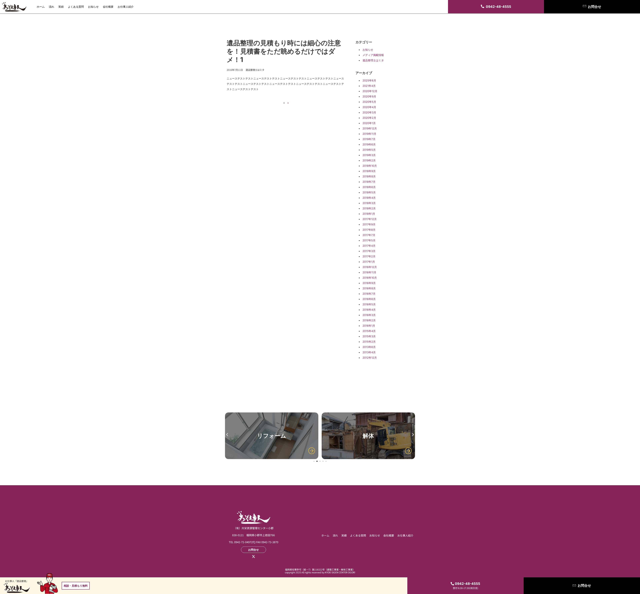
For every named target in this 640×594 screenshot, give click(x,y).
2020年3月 (369, 112)
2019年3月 (369, 155)
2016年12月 (369, 267)
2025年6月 (369, 80)
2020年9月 (369, 96)
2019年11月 (369, 133)
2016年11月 (369, 272)
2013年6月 (369, 347)
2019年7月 (369, 139)
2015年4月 (369, 331)
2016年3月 (369, 315)
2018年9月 (369, 171)
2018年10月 (369, 165)
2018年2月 (369, 208)
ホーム (41, 6)
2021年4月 (369, 85)
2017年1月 (368, 261)
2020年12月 (369, 91)
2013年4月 (369, 352)
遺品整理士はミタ (373, 60)
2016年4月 (369, 309)
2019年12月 (369, 128)
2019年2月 (369, 160)
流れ (51, 6)
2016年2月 (369, 320)
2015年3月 (369, 336)
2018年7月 (369, 181)
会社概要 (108, 6)
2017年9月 (369, 224)
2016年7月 (369, 293)
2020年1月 (369, 123)
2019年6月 (369, 144)
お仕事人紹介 (126, 6)
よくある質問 (76, 6)
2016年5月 (369, 304)
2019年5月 (369, 149)
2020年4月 (369, 107)
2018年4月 (369, 197)
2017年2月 (369, 256)
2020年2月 (369, 117)
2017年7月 (368, 235)
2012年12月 (369, 357)
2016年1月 (368, 325)
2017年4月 (369, 245)
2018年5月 (369, 192)
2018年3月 (369, 203)
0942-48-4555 (498, 7)
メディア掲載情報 (373, 55)
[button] (227, 434)
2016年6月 (369, 299)
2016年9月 (369, 283)
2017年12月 (369, 219)
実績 (61, 6)
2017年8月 (369, 229)
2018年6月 (369, 187)
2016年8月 (369, 288)
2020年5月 (369, 101)
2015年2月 (369, 341)
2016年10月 (369, 277)
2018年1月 (368, 213)
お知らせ (93, 6)
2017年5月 (369, 240)
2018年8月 (369, 176)
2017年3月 (369, 251)
